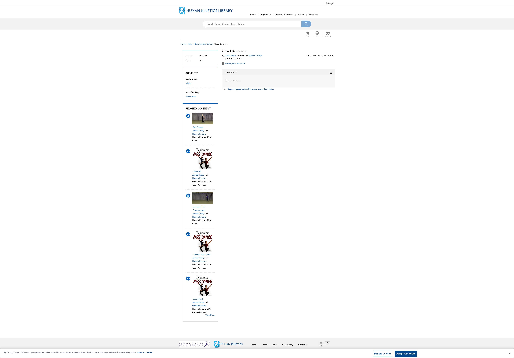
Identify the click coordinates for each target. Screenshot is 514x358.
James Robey (198, 130)
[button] (317, 34)
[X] (327, 342)
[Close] (510, 353)
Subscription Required (235, 63)
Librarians (313, 14)
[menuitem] (321, 343)
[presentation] (202, 118)
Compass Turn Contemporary (199, 208)
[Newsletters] (321, 343)
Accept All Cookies (405, 353)
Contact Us (303, 345)
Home (253, 14)
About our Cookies (144, 352)
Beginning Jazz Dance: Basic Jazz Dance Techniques (251, 89)
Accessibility (287, 345)
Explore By (266, 14)
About (301, 14)
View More (210, 315)
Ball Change (198, 127)
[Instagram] (320, 345)
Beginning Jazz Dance (203, 44)
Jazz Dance (191, 96)
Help (274, 345)
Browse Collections (284, 14)
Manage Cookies (382, 353)
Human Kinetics (199, 134)
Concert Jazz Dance (201, 254)
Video (190, 44)
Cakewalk (197, 171)
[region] (257, 353)
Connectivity (198, 299)
